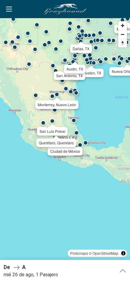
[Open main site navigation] (9, 9)
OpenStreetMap (106, 253)
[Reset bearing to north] (122, 43)
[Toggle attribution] (123, 253)
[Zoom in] (122, 25)
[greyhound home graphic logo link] (65, 9)
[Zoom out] (122, 34)
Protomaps (79, 253)
